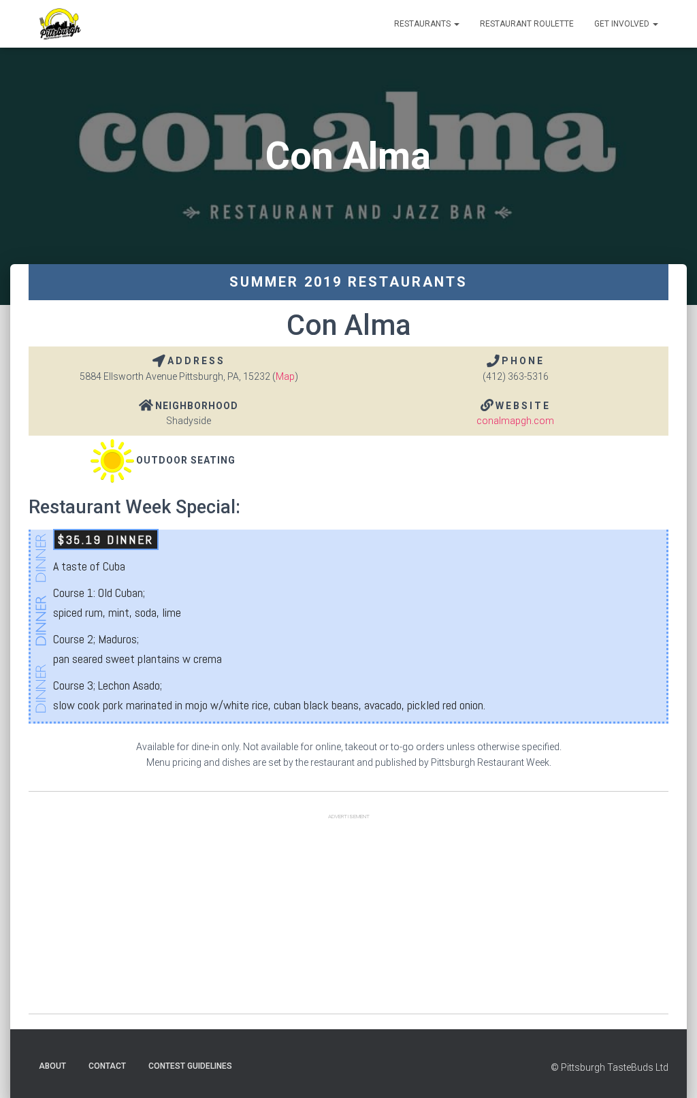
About (52, 1066)
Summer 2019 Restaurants (348, 282)
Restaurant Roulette (527, 24)
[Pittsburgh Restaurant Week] (59, 24)
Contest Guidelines (190, 1066)
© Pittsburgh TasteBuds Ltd (609, 1067)
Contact (107, 1066)
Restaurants (423, 24)
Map (285, 376)
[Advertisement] (348, 918)
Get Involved (622, 24)
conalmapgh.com (515, 420)
